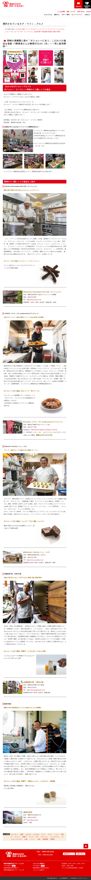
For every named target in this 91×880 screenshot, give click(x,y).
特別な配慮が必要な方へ (52, 878)
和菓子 (39, 31)
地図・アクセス (71, 11)
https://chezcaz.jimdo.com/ (35, 560)
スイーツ (44, 29)
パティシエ (55, 29)
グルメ (40, 24)
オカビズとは (48, 14)
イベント (28, 29)
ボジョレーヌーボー (17, 31)
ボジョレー (14, 834)
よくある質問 (61, 11)
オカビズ (34, 29)
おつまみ (18, 29)
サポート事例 (65, 14)
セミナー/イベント (77, 14)
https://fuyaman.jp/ (32, 820)
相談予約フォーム (69, 854)
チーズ (50, 29)
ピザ (61, 29)
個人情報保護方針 (64, 878)
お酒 (23, 29)
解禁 (58, 31)
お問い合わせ (81, 11)
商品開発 (45, 31)
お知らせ (87, 14)
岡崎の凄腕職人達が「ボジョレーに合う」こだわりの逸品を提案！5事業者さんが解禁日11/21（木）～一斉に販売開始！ (34, 43)
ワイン (30, 24)
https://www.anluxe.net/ (34, 299)
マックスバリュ (29, 31)
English (88, 11)
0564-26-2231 (48, 852)
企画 (35, 31)
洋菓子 (55, 31)
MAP (13, 865)
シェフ (39, 29)
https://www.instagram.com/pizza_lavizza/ (44, 429)
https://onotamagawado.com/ (36, 690)
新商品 (50, 31)
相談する (56, 14)
